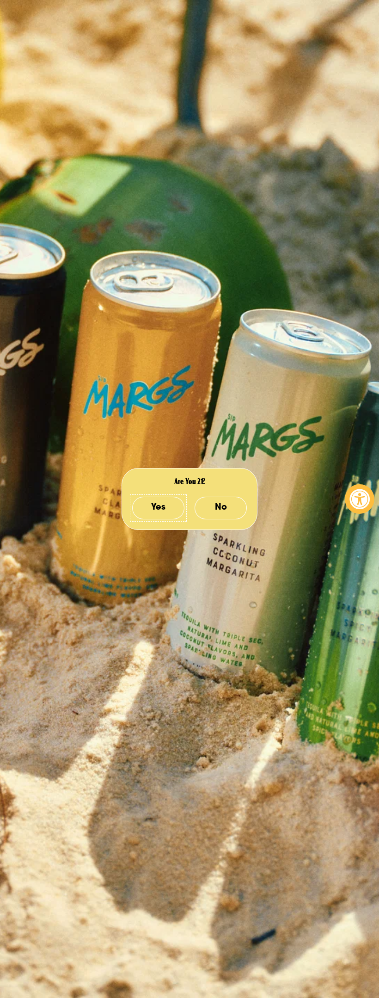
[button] (158, 508)
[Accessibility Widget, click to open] (359, 499)
